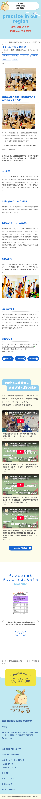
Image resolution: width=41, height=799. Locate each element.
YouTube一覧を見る (20, 548)
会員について (7, 784)
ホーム (4, 42)
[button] (17, 633)
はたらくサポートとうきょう (13, 760)
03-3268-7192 (11, 738)
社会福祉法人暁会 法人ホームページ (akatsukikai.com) (14, 350)
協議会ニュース (8, 778)
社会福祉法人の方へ (10, 768)
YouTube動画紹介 (9, 789)
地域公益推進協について (11, 749)
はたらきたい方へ (9, 764)
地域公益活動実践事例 (16, 42)
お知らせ (5, 773)
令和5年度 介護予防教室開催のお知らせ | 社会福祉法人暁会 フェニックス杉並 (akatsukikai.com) (20, 345)
